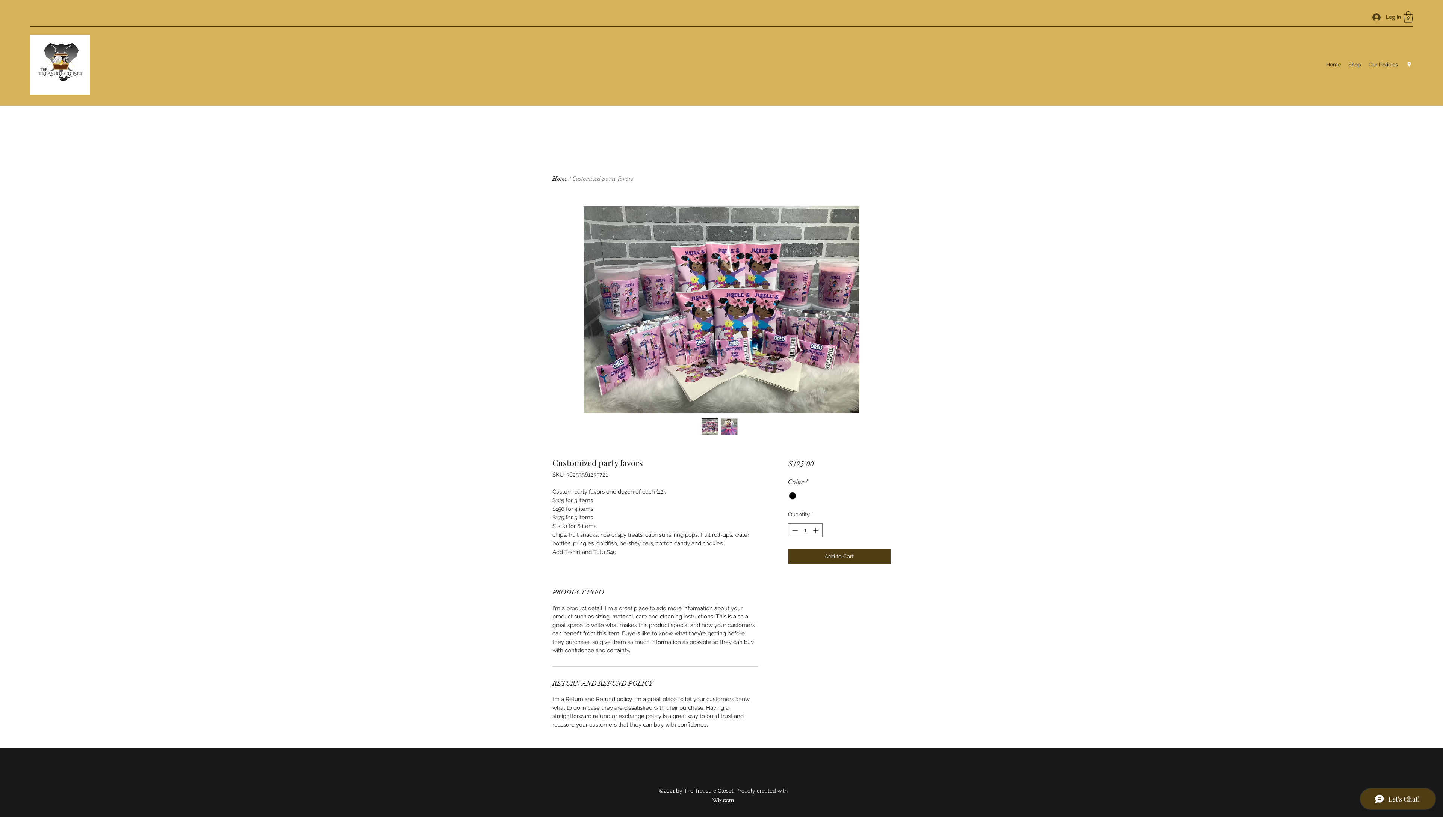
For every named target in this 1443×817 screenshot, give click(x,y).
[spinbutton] (805, 530)
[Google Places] (1409, 64)
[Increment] (816, 530)
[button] (1408, 17)
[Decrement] (794, 530)
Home (559, 178)
